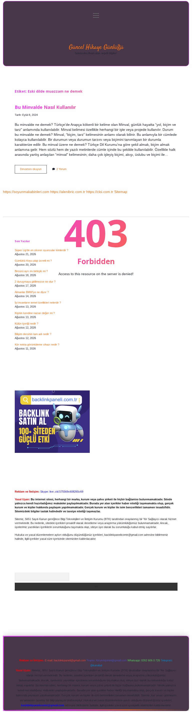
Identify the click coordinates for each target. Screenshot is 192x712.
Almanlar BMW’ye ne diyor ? (32, 292)
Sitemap (120, 192)
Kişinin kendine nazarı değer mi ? (35, 313)
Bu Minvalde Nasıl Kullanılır (45, 107)
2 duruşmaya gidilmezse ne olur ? (35, 281)
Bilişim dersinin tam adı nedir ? (33, 334)
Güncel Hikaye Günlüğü (96, 47)
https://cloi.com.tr (99, 192)
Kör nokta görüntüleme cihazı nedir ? (37, 344)
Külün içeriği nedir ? (26, 323)
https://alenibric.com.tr (67, 192)
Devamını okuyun (33, 170)
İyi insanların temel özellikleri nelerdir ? (38, 302)
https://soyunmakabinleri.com (26, 192)
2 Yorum (61, 169)
